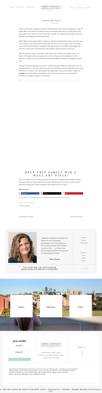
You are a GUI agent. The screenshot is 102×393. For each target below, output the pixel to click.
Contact (79, 7)
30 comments (26, 202)
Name (19, 346)
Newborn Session (65, 197)
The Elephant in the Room (26, 216)
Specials (20, 7)
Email (19, 352)
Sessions (30, 7)
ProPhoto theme (59, 389)
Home (12, 7)
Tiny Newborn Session (76, 216)
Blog (88, 7)
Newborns (55, 23)
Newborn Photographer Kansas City (51, 197)
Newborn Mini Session (37, 197)
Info (72, 7)
